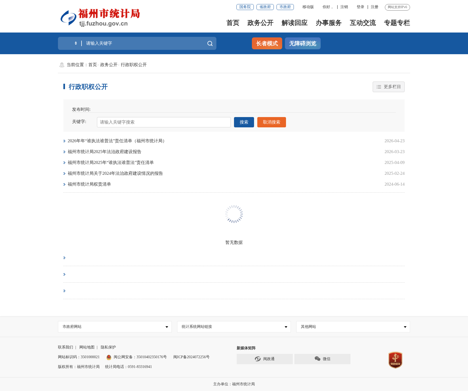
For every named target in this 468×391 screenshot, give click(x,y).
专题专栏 (397, 22)
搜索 (244, 122)
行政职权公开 (134, 64)
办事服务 (329, 22)
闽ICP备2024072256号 (191, 357)
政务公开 (261, 22)
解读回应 (295, 22)
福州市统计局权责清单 (89, 184)
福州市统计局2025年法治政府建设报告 (104, 151)
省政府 (265, 7)
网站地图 (87, 347)
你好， (328, 7)
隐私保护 (108, 347)
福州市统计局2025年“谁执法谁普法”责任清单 (111, 162)
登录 (360, 7)
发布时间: (81, 109)
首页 (232, 22)
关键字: (79, 121)
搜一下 (209, 43)
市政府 (285, 7)
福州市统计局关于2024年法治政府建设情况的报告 (115, 173)
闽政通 (269, 359)
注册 (374, 7)
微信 (326, 359)
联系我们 (65, 347)
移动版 (308, 7)
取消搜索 (271, 122)
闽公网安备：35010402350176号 (140, 357)
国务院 (245, 7)
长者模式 (267, 43)
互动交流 (363, 22)
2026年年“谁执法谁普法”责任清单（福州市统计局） (117, 140)
